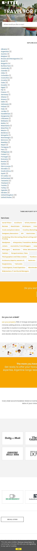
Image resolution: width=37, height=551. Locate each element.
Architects (18, 223)
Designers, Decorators (10, 233)
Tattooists (18, 264)
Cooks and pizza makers (11, 230)
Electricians (30, 233)
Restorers (31, 260)
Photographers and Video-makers (14, 257)
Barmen (5, 226)
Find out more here (25, 542)
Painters (5, 253)
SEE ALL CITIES (12, 519)
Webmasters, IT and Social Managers (15, 271)
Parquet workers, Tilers (19, 253)
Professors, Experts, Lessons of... (13, 260)
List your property (9, 322)
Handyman (6, 242)
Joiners (4, 246)
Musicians (16, 249)
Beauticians (15, 226)
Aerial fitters (6, 223)
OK (18, 549)
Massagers (6, 249)
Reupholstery (7, 264)
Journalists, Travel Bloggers (20, 246)
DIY (22, 233)
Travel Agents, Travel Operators (13, 267)
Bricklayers (26, 226)
